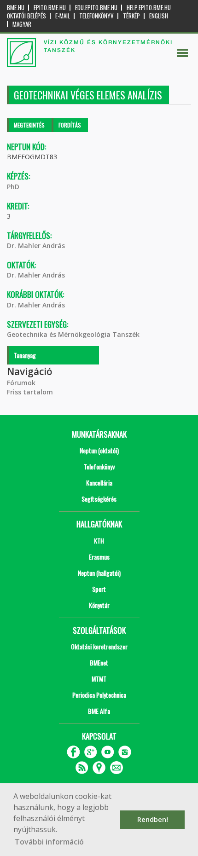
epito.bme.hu (50, 8)
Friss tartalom (30, 392)
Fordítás (69, 125)
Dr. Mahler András (36, 245)
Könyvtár (99, 605)
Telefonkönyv (96, 16)
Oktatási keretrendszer (99, 646)
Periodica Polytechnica (99, 695)
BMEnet (99, 662)
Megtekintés (29, 125)
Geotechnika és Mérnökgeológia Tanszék (73, 334)
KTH (99, 540)
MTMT (99, 678)
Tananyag (25, 355)
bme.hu (15, 8)
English (158, 16)
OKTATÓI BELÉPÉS (26, 16)
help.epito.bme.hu (149, 8)
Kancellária (99, 482)
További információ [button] (49, 842)
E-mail (62, 16)
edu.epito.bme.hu (96, 8)
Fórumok (21, 382)
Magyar (21, 24)
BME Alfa (99, 711)
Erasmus (99, 556)
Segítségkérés (99, 498)
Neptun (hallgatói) (99, 573)
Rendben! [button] (152, 819)
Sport (99, 589)
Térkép (131, 16)
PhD (13, 186)
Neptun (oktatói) (99, 450)
